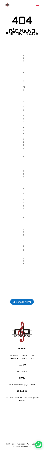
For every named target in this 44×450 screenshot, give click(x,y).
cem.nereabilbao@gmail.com (22, 384)
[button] (38, 444)
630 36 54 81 (22, 371)
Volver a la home (22, 301)
